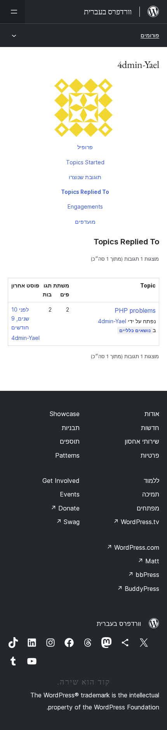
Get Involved (61, 480)
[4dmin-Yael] (83, 109)
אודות (151, 414)
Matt (148, 561)
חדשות (150, 428)
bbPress (143, 574)
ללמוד (151, 480)
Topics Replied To (85, 191)
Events (70, 494)
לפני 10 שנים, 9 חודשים (20, 318)
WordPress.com (132, 547)
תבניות (71, 428)
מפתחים (148, 508)
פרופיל (85, 147)
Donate (65, 508)
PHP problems (135, 310)
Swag (68, 522)
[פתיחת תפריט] (12, 11)
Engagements (85, 206)
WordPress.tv (136, 522)
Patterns (67, 455)
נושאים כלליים (135, 330)
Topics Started (85, 162)
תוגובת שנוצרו (85, 177)
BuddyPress (138, 588)
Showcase (65, 414)
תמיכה (150, 494)
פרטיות (150, 455)
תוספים (70, 441)
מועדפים (85, 221)
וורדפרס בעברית (119, 623)
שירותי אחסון (142, 441)
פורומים (150, 35)
